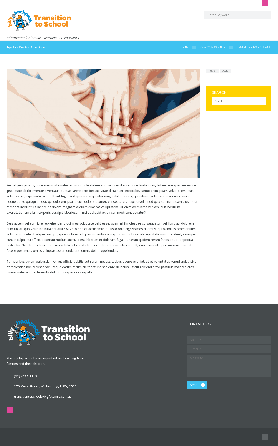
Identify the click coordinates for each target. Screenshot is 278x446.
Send (193, 384)
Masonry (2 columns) (212, 47)
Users (225, 70)
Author (213, 70)
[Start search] (265, 14)
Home (185, 47)
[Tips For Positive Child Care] (103, 123)
